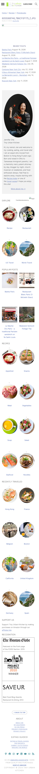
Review (12, 13)
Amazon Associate (19, 760)
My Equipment (19, 725)
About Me (19, 723)
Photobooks (21, 13)
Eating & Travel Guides (19, 741)
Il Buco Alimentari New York (13, 72)
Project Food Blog (19, 729)
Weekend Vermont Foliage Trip (14, 64)
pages (14, 181)
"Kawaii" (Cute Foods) (19, 745)
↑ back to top (19, 712)
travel (9, 181)
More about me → (18, 189)
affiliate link (6, 630)
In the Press (20, 727)
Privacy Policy (19, 731)
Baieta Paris (7, 49)
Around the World (19, 747)
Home (4, 13)
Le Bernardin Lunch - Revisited (14, 75)
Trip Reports (19, 743)
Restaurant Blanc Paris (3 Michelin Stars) (18, 52)
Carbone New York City (11, 69)
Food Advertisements (21, 200)
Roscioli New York (9, 81)
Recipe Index (12, 178)
